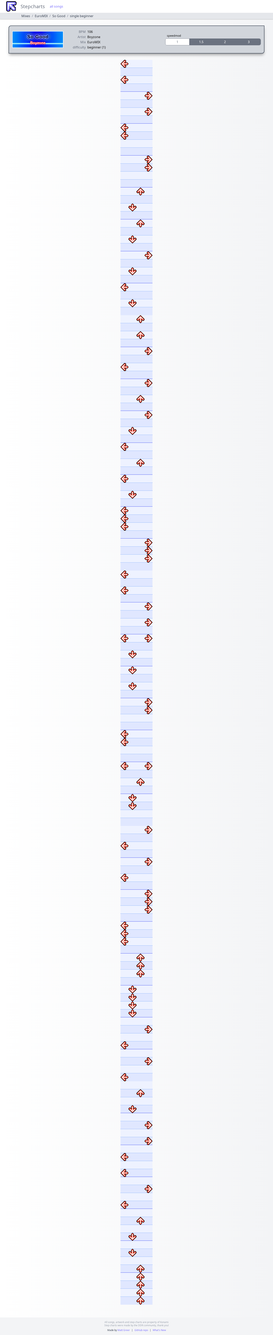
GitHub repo (141, 1330)
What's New (159, 1330)
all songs (56, 6)
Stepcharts (33, 6)
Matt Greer (124, 1330)
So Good (58, 16)
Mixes (25, 16)
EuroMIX (41, 16)
